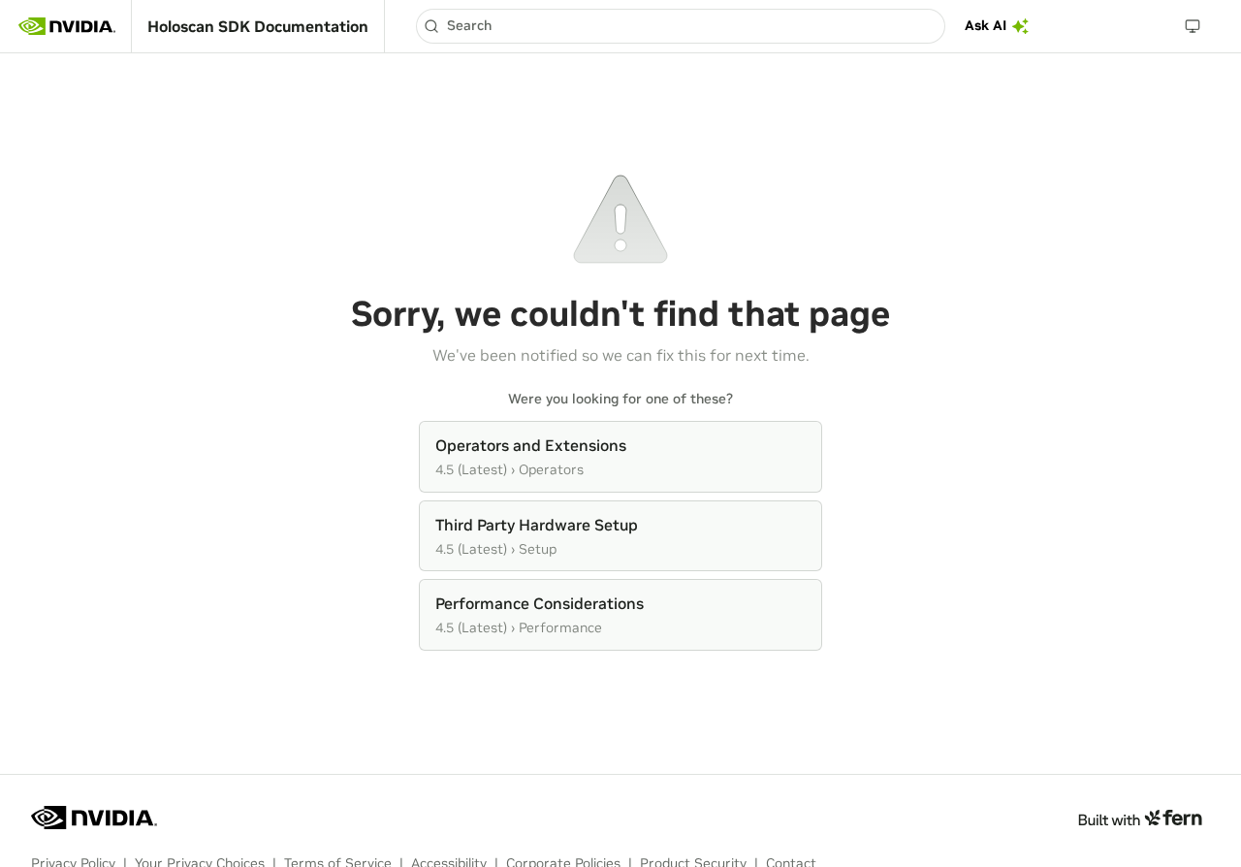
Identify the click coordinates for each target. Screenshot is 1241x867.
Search (469, 25)
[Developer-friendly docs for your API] (1139, 817)
